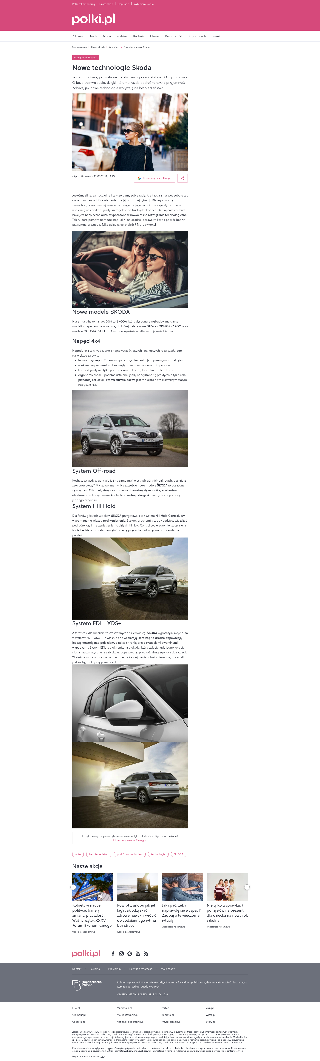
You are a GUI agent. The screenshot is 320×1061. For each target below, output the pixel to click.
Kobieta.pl (167, 1015)
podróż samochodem (130, 854)
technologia (158, 854)
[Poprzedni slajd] (73, 887)
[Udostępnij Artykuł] (182, 178)
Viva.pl (210, 1008)
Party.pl (165, 1008)
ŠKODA (178, 854)
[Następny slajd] (247, 887)
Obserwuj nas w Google (157, 178)
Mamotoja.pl (124, 1008)
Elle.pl (76, 1008)
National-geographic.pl (130, 1022)
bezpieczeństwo (98, 854)
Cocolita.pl (78, 1022)
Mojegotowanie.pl (127, 1015)
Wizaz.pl (211, 1015)
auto (78, 854)
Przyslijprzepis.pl (171, 1022)
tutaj (103, 1056)
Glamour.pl (79, 1015)
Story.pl (210, 1022)
